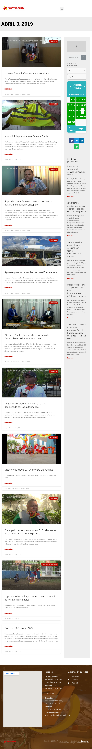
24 (77, 116)
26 (82, 116)
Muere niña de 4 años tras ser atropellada (26, 73)
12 (82, 105)
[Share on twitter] (76, 140)
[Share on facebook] (71, 140)
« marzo (72, 128)
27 (85, 116)
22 (71, 116)
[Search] (83, 57)
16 (74, 111)
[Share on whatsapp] (76, 146)
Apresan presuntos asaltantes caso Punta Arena (30, 272)
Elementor (85, 741)
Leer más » (8, 89)
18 (80, 111)
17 (77, 111)
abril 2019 (77, 86)
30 (74, 122)
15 (71, 111)
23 (74, 116)
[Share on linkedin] (81, 140)
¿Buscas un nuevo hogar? (73, 743)
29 (71, 122)
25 (79, 116)
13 (85, 105)
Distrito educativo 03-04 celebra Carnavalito (28, 469)
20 (85, 111)
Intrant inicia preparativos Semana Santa (26, 136)
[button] (62, 9)
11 (79, 105)
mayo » (82, 129)
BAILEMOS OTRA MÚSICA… (19, 628)
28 (69, 122)
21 (69, 116)
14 (69, 111)
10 (77, 105)
